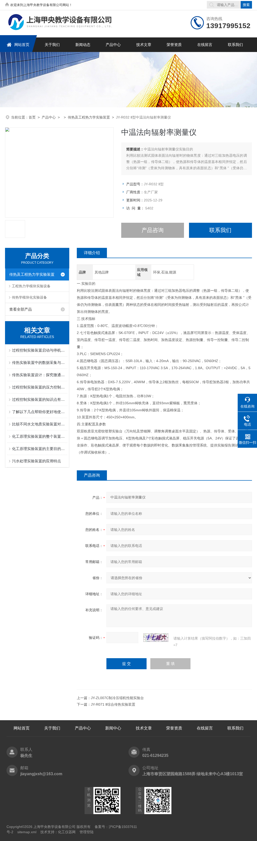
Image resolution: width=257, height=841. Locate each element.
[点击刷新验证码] (155, 637)
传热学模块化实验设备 (29, 297)
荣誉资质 (174, 44)
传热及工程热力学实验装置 (89, 117)
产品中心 (113, 44)
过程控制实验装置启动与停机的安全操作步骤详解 (39, 350)
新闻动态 (82, 44)
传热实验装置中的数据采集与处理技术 (39, 362)
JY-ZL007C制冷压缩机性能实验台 (117, 698)
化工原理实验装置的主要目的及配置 (39, 448)
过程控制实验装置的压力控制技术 (39, 387)
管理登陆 (87, 832)
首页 (32, 117)
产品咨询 (153, 230)
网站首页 (21, 44)
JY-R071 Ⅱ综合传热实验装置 (113, 704)
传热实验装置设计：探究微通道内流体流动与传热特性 (39, 375)
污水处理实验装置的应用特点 (36, 461)
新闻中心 (113, 728)
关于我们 (52, 44)
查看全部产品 (20, 309)
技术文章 (143, 44)
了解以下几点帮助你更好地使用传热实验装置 (39, 412)
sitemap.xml (26, 832)
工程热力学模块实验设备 (31, 286)
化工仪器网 (67, 832)
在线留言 (204, 44)
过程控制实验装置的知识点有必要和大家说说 (39, 399)
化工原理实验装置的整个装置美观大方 (39, 436)
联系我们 (235, 44)
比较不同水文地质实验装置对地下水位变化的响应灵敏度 (39, 424)
